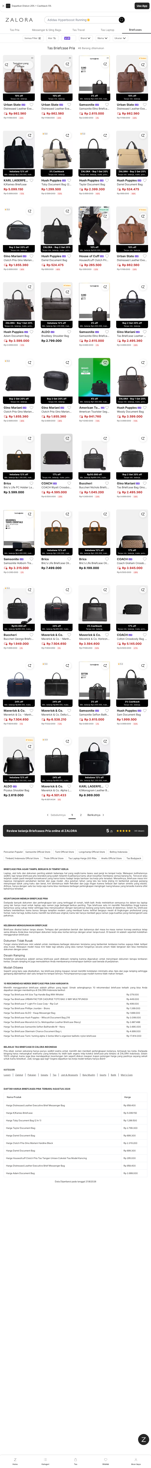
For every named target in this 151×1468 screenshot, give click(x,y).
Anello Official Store (111, 858)
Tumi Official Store (64, 851)
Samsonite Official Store (37, 851)
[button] (75, 6)
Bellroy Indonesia (118, 851)
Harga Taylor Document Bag (20, 1128)
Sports (103, 1074)
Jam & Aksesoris (69, 1074)
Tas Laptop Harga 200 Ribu (82, 858)
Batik (113, 1074)
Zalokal (19, 1074)
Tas (54, 1074)
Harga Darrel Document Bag (20, 1135)
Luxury (7, 1074)
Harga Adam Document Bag (20, 1173)
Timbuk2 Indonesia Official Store (22, 858)
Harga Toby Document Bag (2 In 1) (23, 1120)
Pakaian (32, 1074)
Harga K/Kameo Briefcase (19, 1113)
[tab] (14, 29)
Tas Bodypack (134, 858)
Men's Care (127, 1074)
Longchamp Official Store (92, 851)
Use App (142, 5)
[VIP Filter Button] (68, 38)
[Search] (122, 20)
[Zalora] (19, 20)
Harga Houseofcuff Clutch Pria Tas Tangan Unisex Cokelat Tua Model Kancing (46, 1158)
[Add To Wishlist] (31, 104)
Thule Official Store (54, 858)
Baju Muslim (88, 1074)
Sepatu (44, 1074)
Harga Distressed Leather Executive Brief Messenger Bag (35, 1105)
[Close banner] (3, 6)
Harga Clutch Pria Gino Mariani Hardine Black (29, 1143)
